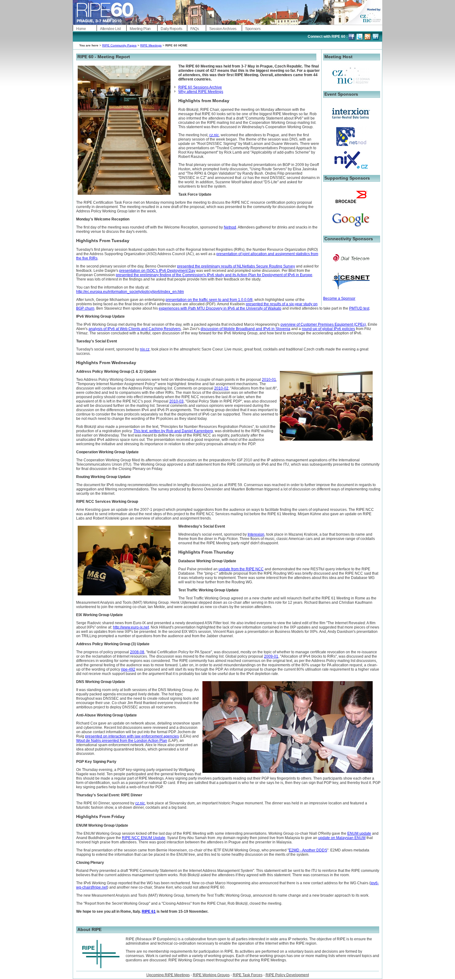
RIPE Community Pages (119, 45)
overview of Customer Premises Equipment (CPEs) (323, 324)
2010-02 (221, 388)
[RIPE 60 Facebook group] (352, 36)
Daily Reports (171, 29)
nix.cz (145, 349)
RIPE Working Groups (211, 975)
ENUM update (359, 833)
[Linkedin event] (376, 36)
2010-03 (176, 401)
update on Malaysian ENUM (342, 838)
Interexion (256, 534)
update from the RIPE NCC (241, 569)
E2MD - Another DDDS (308, 850)
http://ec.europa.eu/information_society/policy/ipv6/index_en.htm (130, 291)
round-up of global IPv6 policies (328, 329)
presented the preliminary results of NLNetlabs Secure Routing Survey (236, 266)
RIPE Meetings (151, 45)
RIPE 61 (149, 911)
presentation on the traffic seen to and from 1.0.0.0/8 (209, 300)
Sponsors (252, 29)
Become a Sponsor (339, 298)
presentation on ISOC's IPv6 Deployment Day (157, 270)
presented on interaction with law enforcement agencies (132, 736)
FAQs (194, 29)
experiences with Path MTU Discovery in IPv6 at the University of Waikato (220, 308)
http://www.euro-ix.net (131, 627)
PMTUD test (359, 308)
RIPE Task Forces (247, 975)
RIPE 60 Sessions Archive (200, 87)
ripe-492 (128, 669)
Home (81, 29)
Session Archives (222, 29)
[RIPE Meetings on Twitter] (360, 36)
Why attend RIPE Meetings (200, 91)
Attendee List (110, 29)
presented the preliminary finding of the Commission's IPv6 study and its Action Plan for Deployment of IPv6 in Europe (214, 275)
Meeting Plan (140, 29)
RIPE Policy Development (287, 975)
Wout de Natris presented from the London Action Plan (121, 740)
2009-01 (271, 656)
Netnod (230, 227)
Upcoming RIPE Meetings (168, 975)
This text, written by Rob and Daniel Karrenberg (173, 431)
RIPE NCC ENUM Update (143, 838)
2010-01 (269, 379)
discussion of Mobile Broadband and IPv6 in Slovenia (245, 329)
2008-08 (137, 652)
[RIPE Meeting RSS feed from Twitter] (368, 36)
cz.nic (214, 135)
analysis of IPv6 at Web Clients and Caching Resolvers (135, 329)
